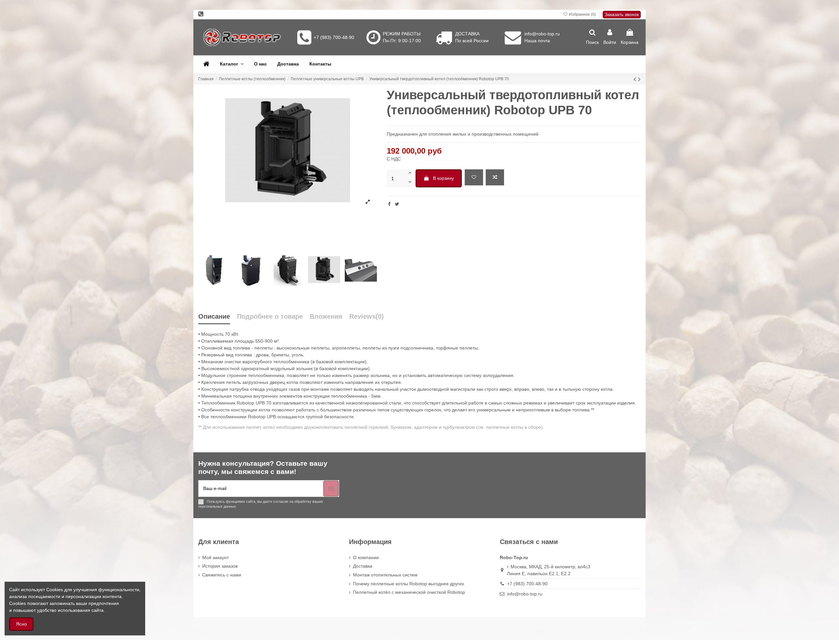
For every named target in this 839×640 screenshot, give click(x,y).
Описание (214, 316)
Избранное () (582, 14)
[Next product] (639, 79)
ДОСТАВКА (467, 33)
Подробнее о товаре (270, 316)
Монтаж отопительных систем (385, 574)
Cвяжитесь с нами (221, 574)
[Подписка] (331, 488)
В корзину (443, 178)
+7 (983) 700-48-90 (334, 37)
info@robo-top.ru (542, 33)
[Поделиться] (389, 204)
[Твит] (397, 204)
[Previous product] (636, 79)
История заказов (220, 566)
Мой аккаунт (215, 557)
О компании (366, 557)
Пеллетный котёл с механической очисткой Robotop (409, 592)
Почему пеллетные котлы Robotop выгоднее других (408, 583)
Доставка (362, 566)
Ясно (21, 624)
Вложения (326, 316)
